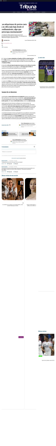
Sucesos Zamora (30, 12)
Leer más (21, 337)
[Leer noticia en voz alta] (2, 43)
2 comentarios (5, 47)
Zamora (14, 12)
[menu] (1, 1)
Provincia (18, 12)
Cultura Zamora (37, 12)
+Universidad (43, 12)
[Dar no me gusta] (5, 164)
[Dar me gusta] (2, 164)
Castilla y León (24, 12)
